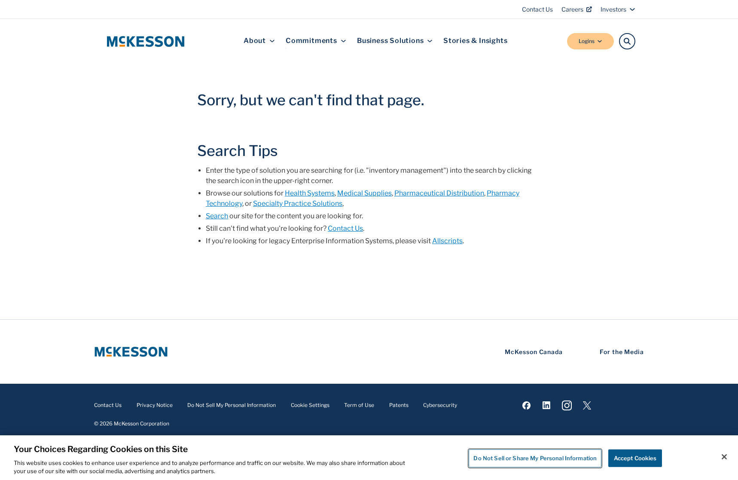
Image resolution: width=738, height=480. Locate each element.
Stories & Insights (475, 41)
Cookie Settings (310, 405)
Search (217, 216)
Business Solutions (390, 41)
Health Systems (310, 193)
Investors (613, 9)
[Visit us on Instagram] (566, 405)
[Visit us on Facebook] (526, 405)
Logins (587, 41)
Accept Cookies (635, 458)
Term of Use (359, 405)
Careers (572, 9)
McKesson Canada (534, 351)
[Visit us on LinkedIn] (546, 405)
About (255, 41)
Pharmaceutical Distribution (439, 193)
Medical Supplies (364, 193)
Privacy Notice (155, 405)
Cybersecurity (440, 405)
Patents (399, 405)
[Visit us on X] (587, 405)
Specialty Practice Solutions (297, 203)
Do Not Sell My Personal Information (231, 405)
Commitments (311, 41)
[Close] (724, 456)
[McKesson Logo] (131, 352)
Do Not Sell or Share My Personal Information (535, 458)
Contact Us (537, 9)
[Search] (627, 41)
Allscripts (447, 241)
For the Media (622, 351)
